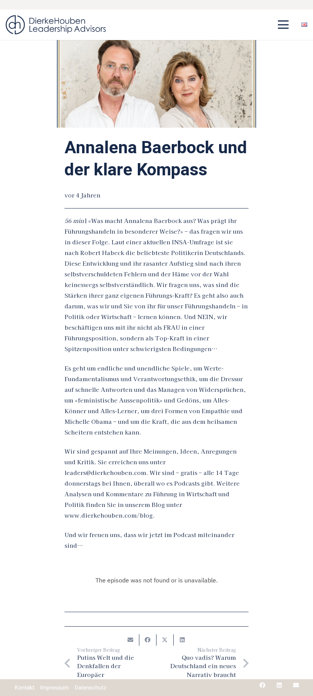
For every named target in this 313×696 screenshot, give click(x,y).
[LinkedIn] (279, 685)
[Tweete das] (165, 640)
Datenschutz (90, 687)
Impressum (54, 687)
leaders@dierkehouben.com (105, 472)
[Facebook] (262, 685)
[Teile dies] (147, 640)
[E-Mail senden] (130, 640)
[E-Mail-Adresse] (296, 685)
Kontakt (24, 687)
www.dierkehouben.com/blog (109, 515)
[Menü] (283, 24)
